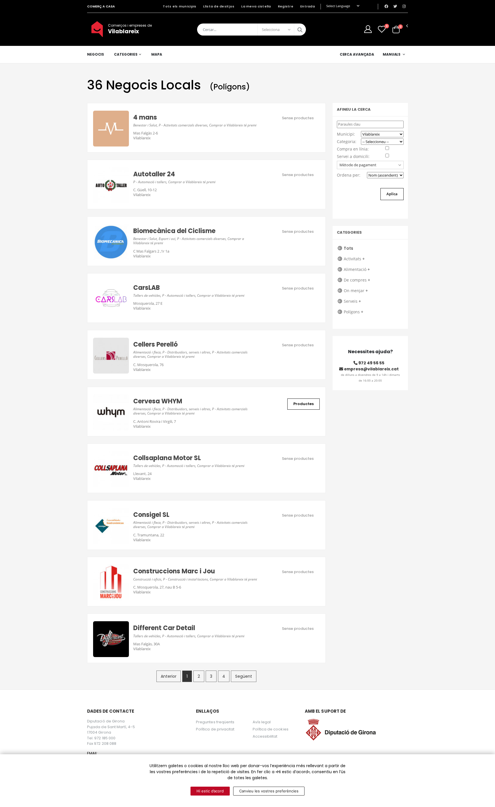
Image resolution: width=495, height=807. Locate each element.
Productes (303, 404)
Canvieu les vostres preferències (268, 791)
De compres (357, 280)
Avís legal (262, 722)
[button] (396, 29)
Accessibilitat (265, 736)
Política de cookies (270, 729)
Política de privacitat (215, 729)
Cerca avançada (357, 54)
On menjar (356, 290)
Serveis (352, 301)
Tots (348, 248)
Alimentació (357, 269)
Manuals (391, 54)
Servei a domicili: (353, 156)
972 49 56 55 (371, 363)
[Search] (300, 30)
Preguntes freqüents (215, 722)
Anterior (168, 676)
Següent (243, 676)
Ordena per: (348, 175)
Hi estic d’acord (210, 791)
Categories (126, 54)
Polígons (353, 311)
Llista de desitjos (218, 6)
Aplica (392, 193)
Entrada (307, 6)
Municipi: (346, 134)
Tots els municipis (179, 6)
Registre (285, 6)
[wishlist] (382, 29)
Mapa (156, 54)
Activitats (354, 258)
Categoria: (346, 141)
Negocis (95, 54)
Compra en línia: (353, 149)
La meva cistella (256, 6)
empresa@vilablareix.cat (371, 369)
